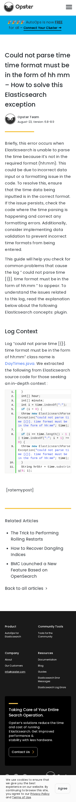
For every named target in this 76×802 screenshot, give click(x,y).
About (8, 659)
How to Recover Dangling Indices (37, 551)
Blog (40, 665)
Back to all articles (24, 588)
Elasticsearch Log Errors (52, 687)
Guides (42, 671)
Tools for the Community (45, 634)
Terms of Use (21, 797)
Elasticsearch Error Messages (49, 679)
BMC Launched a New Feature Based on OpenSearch (34, 570)
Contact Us (21, 752)
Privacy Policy (39, 794)
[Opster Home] (18, 7)
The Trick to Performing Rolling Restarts (35, 536)
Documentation (47, 659)
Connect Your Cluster (41, 28)
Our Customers (14, 665)
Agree (62, 788)
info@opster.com (15, 671)
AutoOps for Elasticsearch (13, 634)
